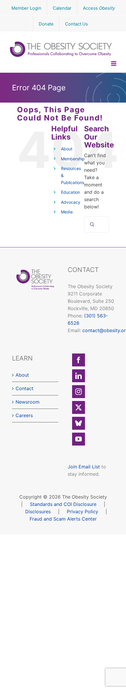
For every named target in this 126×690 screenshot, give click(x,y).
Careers (24, 415)
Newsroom (28, 402)
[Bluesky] (78, 423)
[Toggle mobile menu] (114, 63)
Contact (24, 388)
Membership (73, 158)
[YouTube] (78, 439)
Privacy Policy (82, 511)
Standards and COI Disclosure (63, 504)
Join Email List (84, 467)
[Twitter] (78, 407)
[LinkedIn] (78, 375)
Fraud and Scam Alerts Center (63, 519)
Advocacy (70, 202)
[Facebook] (78, 360)
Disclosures (38, 511)
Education (70, 192)
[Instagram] (78, 391)
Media (67, 211)
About (66, 148)
